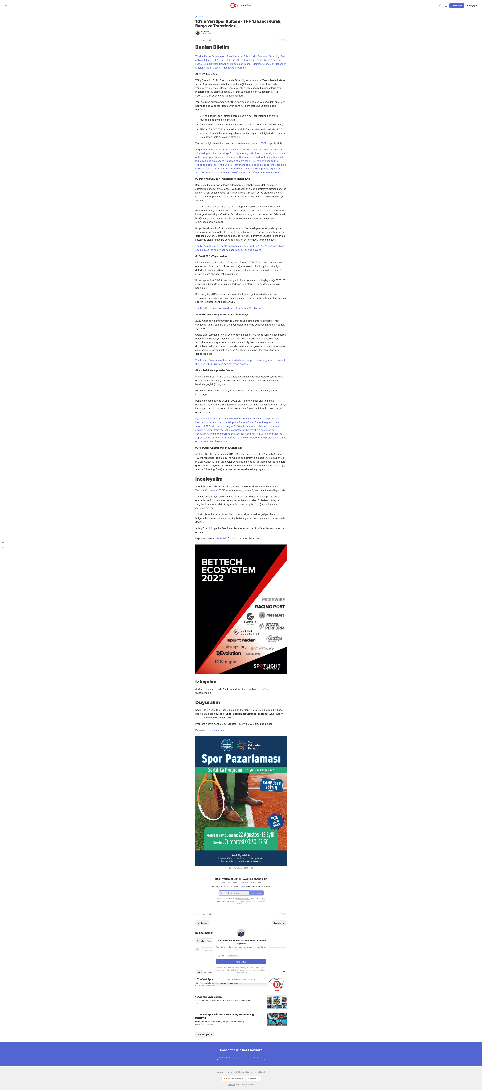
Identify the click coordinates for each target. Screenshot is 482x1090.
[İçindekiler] (3, 545)
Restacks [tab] (210, 941)
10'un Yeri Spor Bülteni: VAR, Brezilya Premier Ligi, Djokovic (225, 1016)
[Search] (440, 5)
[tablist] (205, 940)
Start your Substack (234, 1078)
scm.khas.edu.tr (215, 730)
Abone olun (456, 5)
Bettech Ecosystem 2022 (210, 490)
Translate (201, 16)
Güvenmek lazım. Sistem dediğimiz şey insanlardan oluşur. (220, 1021)
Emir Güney (205, 31)
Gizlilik (238, 1072)
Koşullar (245, 1072)
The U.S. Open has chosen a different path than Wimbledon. (229, 308)
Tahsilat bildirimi (258, 1072)
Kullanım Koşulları (243, 967)
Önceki (204, 923)
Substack (231, 1084)
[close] (265, 930)
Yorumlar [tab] (200, 941)
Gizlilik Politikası (237, 970)
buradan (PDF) (258, 143)
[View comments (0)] (203, 39)
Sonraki (277, 923)
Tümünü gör (203, 1034)
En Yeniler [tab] (208, 972)
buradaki (222, 538)
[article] (241, 984)
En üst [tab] (199, 972)
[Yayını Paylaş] (445, 5)
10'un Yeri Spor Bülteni (208, 997)
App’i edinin (253, 1078)
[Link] (192, 47)
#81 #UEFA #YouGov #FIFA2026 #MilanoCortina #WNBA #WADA (224, 1000)
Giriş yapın (472, 5)
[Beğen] (197, 39)
